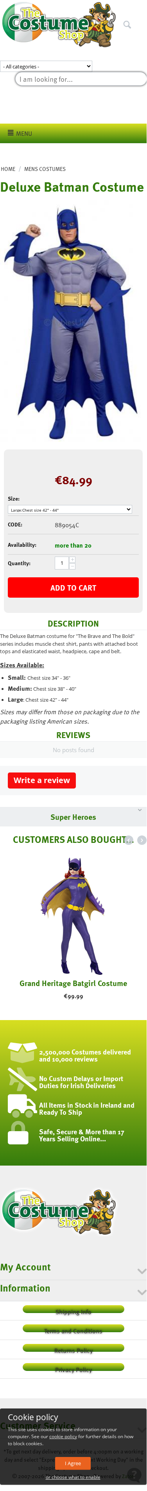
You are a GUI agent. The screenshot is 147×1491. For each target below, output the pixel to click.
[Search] (141, 7)
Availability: (22, 545)
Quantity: (19, 563)
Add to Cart (73, 587)
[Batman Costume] (70, 321)
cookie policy (63, 1436)
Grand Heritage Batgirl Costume (73, 983)
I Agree (73, 1463)
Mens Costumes (45, 169)
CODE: (15, 524)
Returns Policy (73, 1349)
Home (8, 169)
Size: (14, 498)
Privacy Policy (73, 1368)
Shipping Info (73, 1310)
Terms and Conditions (73, 1329)
